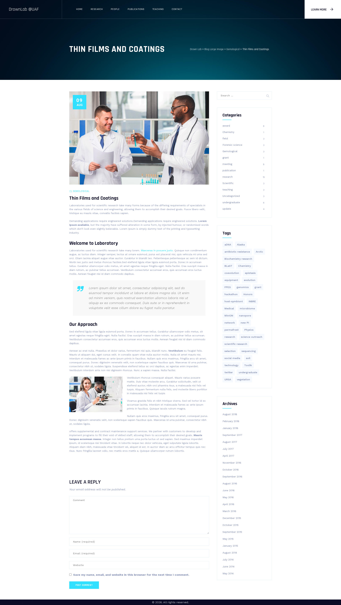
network (229, 322)
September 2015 (232, 531)
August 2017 (230, 441)
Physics (248, 329)
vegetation (243, 379)
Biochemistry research (238, 258)
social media (232, 358)
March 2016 (229, 511)
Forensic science (232, 144)
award (226, 125)
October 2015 (231, 525)
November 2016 (232, 462)
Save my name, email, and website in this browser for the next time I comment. (131, 574)
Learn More (319, 9)
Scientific (228, 183)
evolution (249, 280)
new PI (245, 322)
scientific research (235, 344)
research (228, 176)
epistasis (250, 273)
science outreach (251, 336)
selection (230, 351)
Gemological (81, 191)
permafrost (231, 329)
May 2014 (228, 573)
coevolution (231, 273)
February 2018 (231, 421)
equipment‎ (231, 280)
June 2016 (229, 490)
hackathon (231, 294)
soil (248, 358)
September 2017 (232, 435)
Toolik (248, 365)
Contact (177, 9)
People (115, 9)
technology (231, 365)
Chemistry (228, 132)
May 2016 (228, 497)
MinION (228, 315)
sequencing (249, 351)
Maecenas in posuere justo (157, 250)
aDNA (227, 244)
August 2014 (230, 552)
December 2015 (232, 518)
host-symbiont (233, 301)
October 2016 (231, 469)
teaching (228, 189)
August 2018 (230, 414)
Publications (136, 9)
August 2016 (230, 483)
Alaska (241, 244)
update (227, 208)
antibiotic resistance (237, 251)
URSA (227, 379)
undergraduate (231, 202)
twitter (228, 372)
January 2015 (230, 545)
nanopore (245, 315)
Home (79, 9)
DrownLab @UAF (24, 9)
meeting (227, 164)
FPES (227, 287)
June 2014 (228, 566)
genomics (243, 287)
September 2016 (232, 476)
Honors (247, 294)
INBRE (252, 301)
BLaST (228, 265)
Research (97, 9)
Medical (229, 308)
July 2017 (228, 448)
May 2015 (228, 538)
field (225, 138)
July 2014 (228, 559)
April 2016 (228, 504)
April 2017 (228, 455)
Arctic (259, 251)
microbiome (247, 308)
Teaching (158, 9)
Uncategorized (231, 196)
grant (226, 157)
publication (229, 170)
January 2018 (230, 428)
